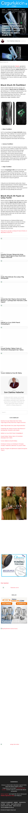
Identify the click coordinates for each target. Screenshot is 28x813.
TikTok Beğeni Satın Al (7, 807)
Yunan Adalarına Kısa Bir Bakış (11, 373)
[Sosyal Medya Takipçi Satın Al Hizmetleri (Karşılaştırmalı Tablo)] (14, 336)
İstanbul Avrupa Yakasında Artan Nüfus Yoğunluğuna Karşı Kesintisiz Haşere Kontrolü (13, 256)
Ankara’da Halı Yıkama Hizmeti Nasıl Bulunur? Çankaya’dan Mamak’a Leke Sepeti (14, 300)
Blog (2, 252)
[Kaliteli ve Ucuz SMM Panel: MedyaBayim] (14, 312)
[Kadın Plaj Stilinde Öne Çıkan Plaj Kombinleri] (14, 267)
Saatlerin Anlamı (16, 804)
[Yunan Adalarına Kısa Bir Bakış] (14, 361)
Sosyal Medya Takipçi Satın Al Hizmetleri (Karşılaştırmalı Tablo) (12, 349)
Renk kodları (17, 805)
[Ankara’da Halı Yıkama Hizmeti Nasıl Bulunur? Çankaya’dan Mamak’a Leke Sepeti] (14, 288)
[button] (26, 3)
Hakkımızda (22, 802)
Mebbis (16, 802)
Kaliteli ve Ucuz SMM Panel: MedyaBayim (10, 323)
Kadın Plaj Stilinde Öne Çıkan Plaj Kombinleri (12, 277)
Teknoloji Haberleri (10, 23)
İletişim (3, 804)
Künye (8, 804)
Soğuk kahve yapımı (6, 805)
